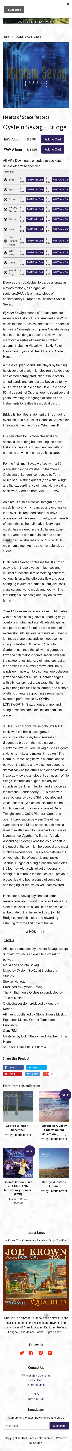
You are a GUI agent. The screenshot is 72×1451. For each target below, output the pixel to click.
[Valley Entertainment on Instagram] (40, 1353)
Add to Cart (53, 139)
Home (6, 36)
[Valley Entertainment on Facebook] (31, 1353)
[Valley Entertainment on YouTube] (50, 1353)
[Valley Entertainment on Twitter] (22, 1353)
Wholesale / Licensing (36, 1375)
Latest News (36, 1232)
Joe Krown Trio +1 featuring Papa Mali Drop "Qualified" (36, 1240)
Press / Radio (36, 1380)
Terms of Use (36, 1399)
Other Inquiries (36, 1385)
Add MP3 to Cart (35, 179)
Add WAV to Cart (61, 179)
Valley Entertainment (41, 1438)
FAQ (36, 1394)
